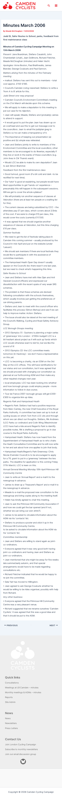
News (8, 718)
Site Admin (10, 702)
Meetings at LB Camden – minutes (21, 687)
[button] (49, 5)
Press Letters (11, 728)
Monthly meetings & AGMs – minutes (23, 692)
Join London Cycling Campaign (20, 744)
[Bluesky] (23, 761)
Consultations (12, 682)
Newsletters (11, 723)
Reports (9, 697)
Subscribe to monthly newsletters (21, 749)
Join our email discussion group (20, 754)
